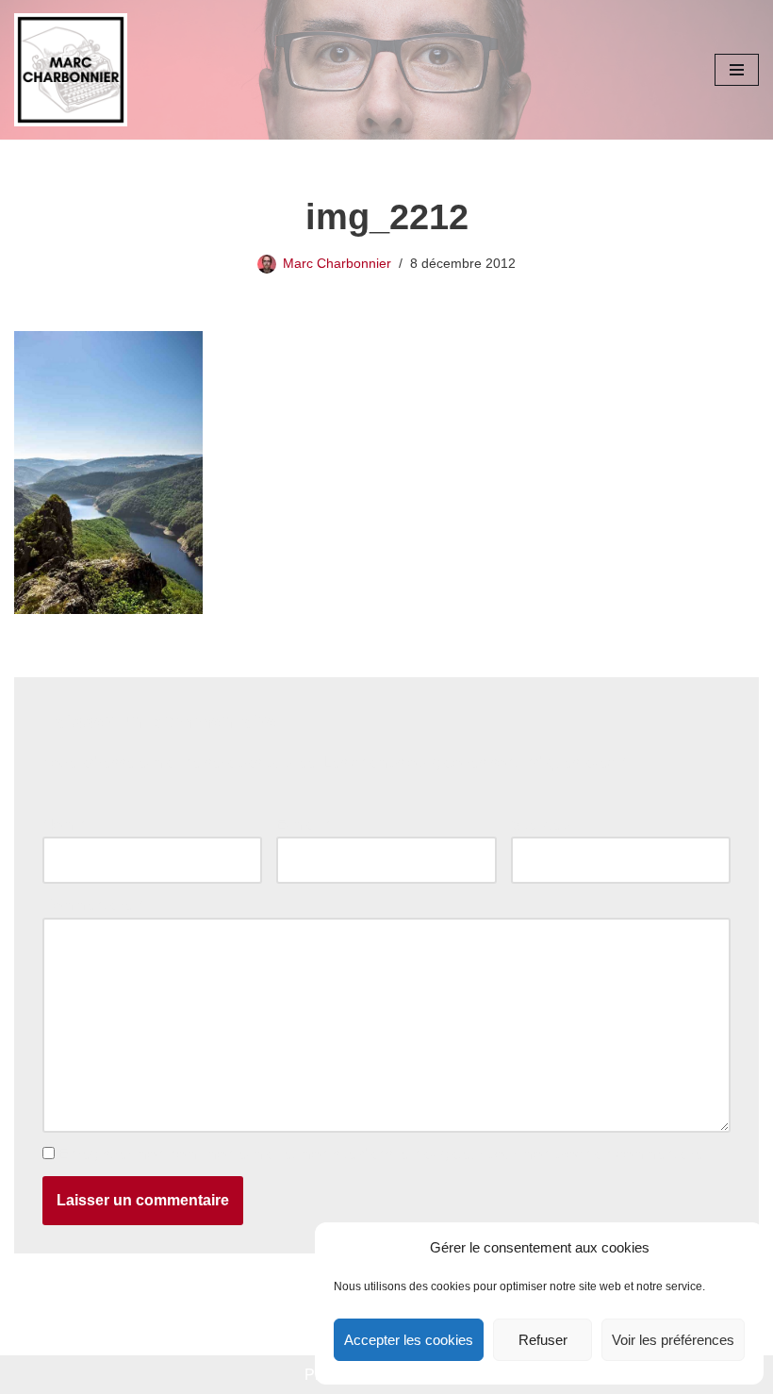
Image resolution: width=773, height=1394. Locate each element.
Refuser (542, 1340)
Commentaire (92, 905)
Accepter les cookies (408, 1340)
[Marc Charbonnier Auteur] (70, 69)
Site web (540, 825)
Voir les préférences (673, 1340)
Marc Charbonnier (337, 263)
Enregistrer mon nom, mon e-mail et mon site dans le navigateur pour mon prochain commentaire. (382, 1154)
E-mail (302, 825)
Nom (63, 825)
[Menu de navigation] (737, 70)
